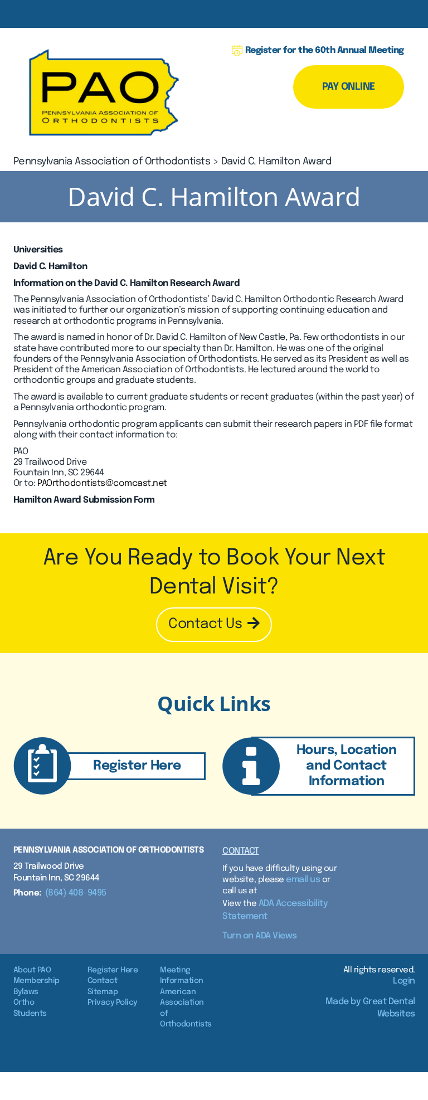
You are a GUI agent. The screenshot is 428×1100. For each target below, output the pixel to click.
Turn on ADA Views (259, 936)
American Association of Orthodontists (186, 1008)
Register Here (112, 970)
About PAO (32, 970)
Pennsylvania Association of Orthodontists (112, 162)
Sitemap (102, 992)
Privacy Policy (112, 1002)
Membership (36, 981)
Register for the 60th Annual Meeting (324, 50)
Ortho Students (30, 1008)
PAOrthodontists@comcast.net (102, 483)
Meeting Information (181, 975)
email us (303, 879)
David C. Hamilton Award (276, 162)
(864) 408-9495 (75, 893)
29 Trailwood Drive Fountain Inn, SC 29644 (56, 872)
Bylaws (25, 992)
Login (404, 981)
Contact (240, 851)
